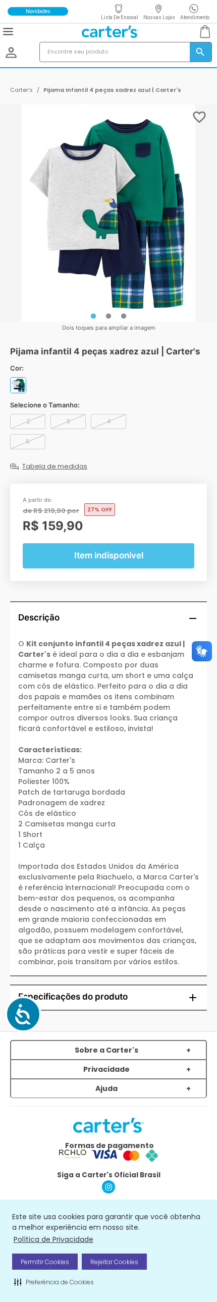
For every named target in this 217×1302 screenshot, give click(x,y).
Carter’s (21, 90)
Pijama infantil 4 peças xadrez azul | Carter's (112, 90)
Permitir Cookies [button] (45, 1262)
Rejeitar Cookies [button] (114, 1262)
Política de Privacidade (53, 1239)
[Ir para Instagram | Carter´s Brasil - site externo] (108, 1190)
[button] (54, 1282)
